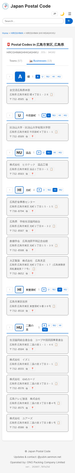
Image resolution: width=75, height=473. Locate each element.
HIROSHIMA (17, 33)
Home (5, 33)
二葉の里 (29, 327)
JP (54, 14)
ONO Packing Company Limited (46, 462)
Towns (15, 60)
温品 (28, 152)
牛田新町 (31, 115)
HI (53, 76)
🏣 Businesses (40, 60)
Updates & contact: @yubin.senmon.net (37, 456)
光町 (28, 190)
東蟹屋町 (31, 289)
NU (48, 76)
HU (59, 76)
